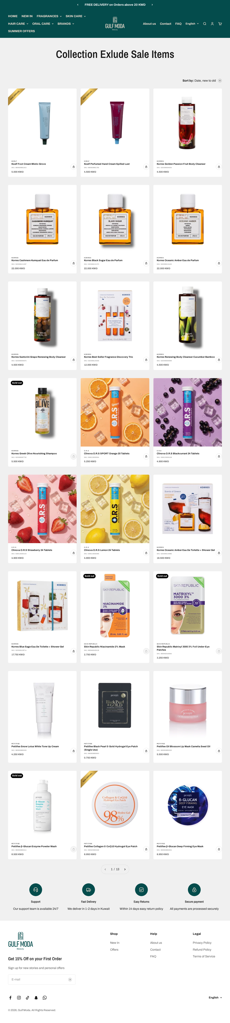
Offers (114, 949)
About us (149, 23)
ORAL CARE (41, 23)
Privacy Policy (202, 942)
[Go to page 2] (125, 869)
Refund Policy (202, 949)
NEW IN (27, 16)
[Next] (152, 4)
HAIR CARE (16, 23)
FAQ (178, 23)
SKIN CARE (74, 16)
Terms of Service (204, 956)
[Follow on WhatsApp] (44, 997)
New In (114, 942)
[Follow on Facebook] (10, 997)
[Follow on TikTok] (27, 997)
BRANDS (64, 23)
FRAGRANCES (47, 16)
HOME (13, 16)
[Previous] (77, 4)
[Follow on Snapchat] (36, 997)
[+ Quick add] (74, 167)
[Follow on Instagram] (19, 997)
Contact (165, 23)
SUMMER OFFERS (21, 31)
